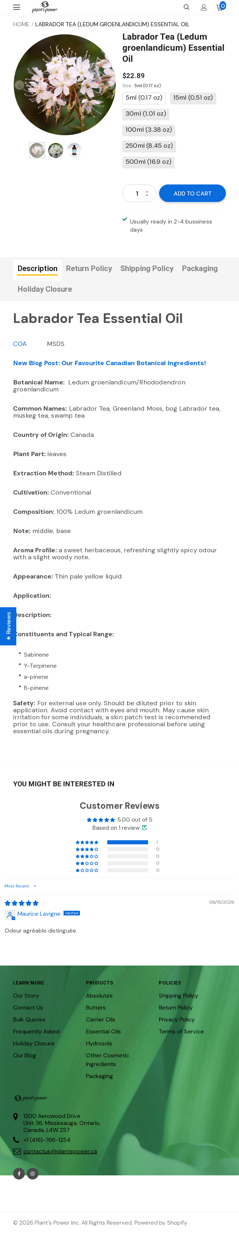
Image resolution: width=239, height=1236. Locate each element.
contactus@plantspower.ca (60, 1151)
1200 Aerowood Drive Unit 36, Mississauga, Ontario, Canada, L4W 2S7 (62, 1123)
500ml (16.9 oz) (148, 161)
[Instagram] (32, 1173)
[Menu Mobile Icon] (16, 7)
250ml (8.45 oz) (149, 145)
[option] (65, 85)
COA (20, 344)
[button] (87, 842)
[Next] (110, 85)
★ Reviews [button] (8, 626)
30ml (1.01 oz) (146, 113)
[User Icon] (204, 7)
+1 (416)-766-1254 (47, 1140)
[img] (21, 903)
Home (21, 24)
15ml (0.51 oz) (193, 97)
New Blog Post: (110, 363)
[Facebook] (19, 1173)
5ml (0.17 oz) (144, 97)
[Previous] (19, 85)
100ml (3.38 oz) (149, 129)
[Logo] (44, 7)
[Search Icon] (186, 7)
